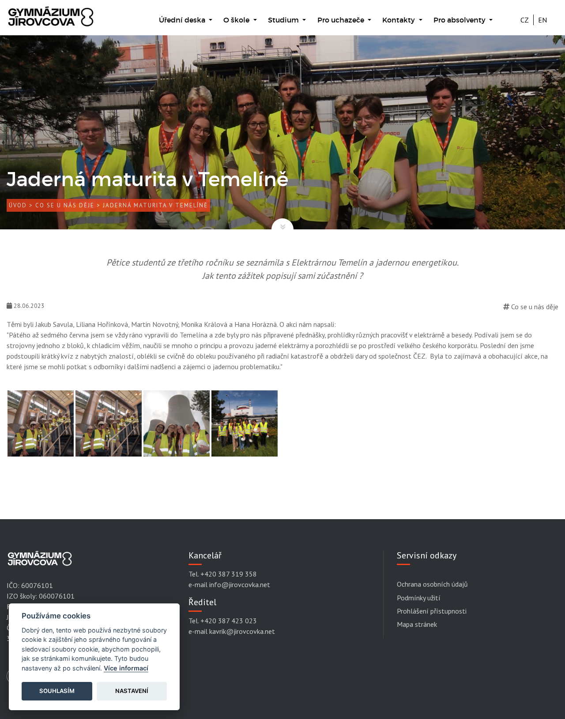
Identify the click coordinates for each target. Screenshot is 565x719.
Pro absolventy (460, 19)
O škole (237, 19)
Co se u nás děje (64, 205)
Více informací (126, 668)
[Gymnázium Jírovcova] (51, 20)
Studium (284, 19)
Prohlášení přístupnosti (432, 611)
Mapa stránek (417, 624)
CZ (524, 19)
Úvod (18, 205)
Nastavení (131, 690)
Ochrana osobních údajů (432, 584)
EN (542, 19)
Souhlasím (57, 690)
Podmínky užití (419, 597)
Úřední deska (183, 19)
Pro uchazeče (341, 19)
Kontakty (399, 19)
